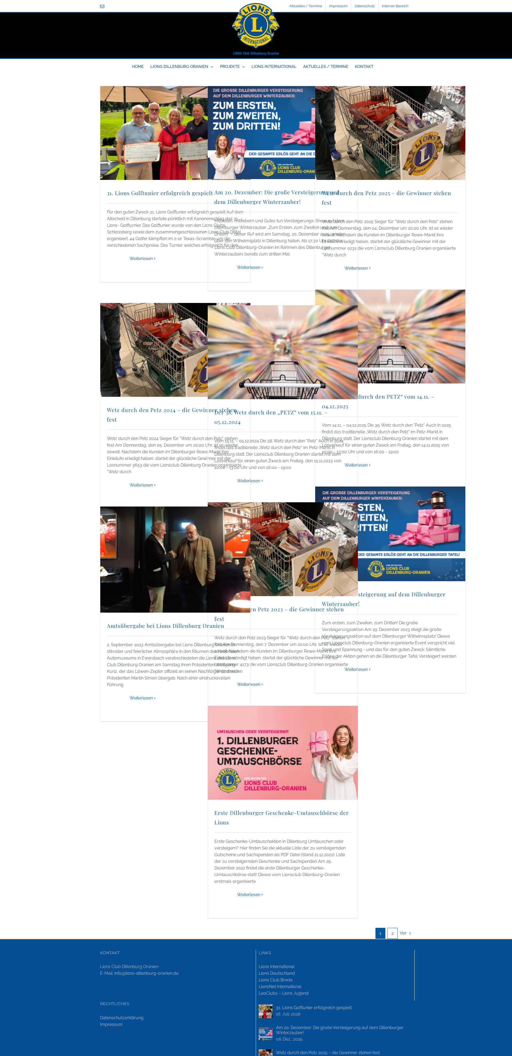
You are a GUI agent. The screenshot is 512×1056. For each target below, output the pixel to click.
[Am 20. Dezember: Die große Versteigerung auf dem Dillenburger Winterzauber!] (266, 1034)
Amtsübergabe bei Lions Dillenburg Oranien (165, 625)
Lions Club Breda (276, 979)
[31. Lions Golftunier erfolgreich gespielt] (266, 1011)
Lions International (276, 966)
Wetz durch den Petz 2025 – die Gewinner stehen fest (328, 1052)
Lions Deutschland (277, 973)
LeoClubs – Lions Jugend (284, 993)
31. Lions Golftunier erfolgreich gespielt (160, 192)
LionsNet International (280, 986)
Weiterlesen (141, 258)
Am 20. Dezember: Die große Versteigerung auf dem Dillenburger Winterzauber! (339, 1030)
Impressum (111, 1024)
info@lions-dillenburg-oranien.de (146, 973)
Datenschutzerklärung (121, 1017)
